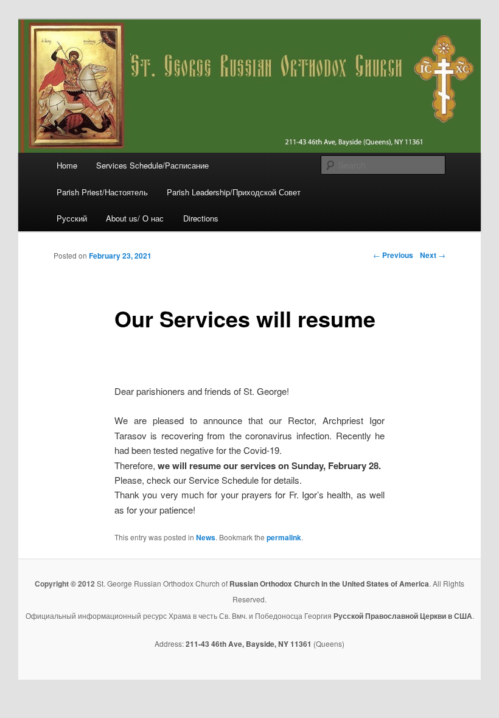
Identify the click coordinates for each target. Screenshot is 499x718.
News (205, 537)
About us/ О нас (135, 218)
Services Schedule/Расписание (152, 165)
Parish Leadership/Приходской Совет (234, 192)
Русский (72, 218)
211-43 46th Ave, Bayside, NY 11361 (249, 643)
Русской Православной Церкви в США (402, 615)
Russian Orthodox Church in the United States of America (329, 583)
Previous (393, 254)
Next (432, 254)
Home (67, 165)
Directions (200, 218)
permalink (284, 537)
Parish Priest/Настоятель (102, 192)
